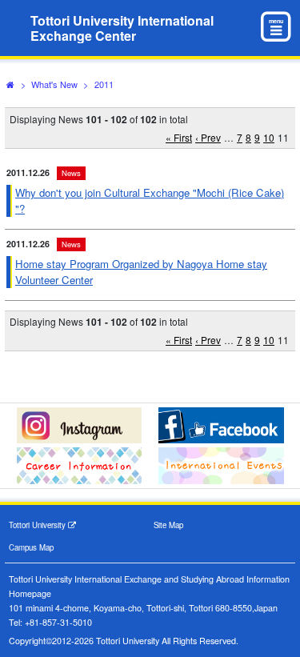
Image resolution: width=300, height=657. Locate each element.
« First (179, 137)
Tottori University (38, 525)
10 (268, 137)
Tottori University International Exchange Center (122, 28)
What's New (54, 84)
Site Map (168, 525)
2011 (104, 84)
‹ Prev (208, 137)
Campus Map (31, 547)
